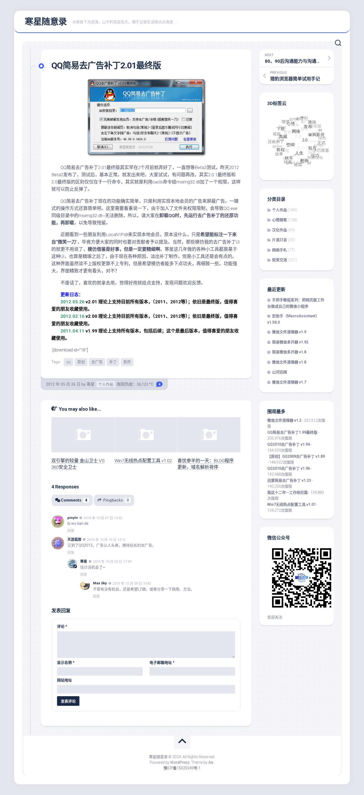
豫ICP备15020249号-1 (182, 768)
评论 (62, 626)
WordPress (179, 762)
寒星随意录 (46, 22)
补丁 (113, 362)
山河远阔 (279, 372)
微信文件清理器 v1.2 (284, 420)
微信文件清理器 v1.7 (289, 382)
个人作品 (105, 384)
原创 (81, 362)
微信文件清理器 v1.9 (289, 332)
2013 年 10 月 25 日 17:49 (112, 561)
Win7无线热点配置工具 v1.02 (143, 460)
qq (68, 362)
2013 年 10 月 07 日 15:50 (103, 518)
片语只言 (279, 240)
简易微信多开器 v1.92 (290, 342)
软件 (127, 362)
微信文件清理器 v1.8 (289, 362)
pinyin (72, 518)
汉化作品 (279, 230)
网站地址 (64, 680)
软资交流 (279, 260)
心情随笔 (279, 220)
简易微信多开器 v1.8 (289, 352)
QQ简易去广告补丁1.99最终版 (292, 432)
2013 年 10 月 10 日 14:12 (106, 540)
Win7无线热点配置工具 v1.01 (291, 504)
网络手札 (279, 250)
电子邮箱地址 (162, 662)
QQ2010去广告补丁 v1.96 (288, 468)
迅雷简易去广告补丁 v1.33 (289, 480)
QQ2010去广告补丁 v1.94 (288, 444)
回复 (70, 530)
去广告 (97, 362)
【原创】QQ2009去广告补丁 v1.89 (296, 456)
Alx (210, 762)
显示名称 (66, 662)
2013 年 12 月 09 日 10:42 (132, 583)
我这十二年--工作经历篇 (287, 492)
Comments (74, 500)
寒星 (91, 384)
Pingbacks (116, 500)
